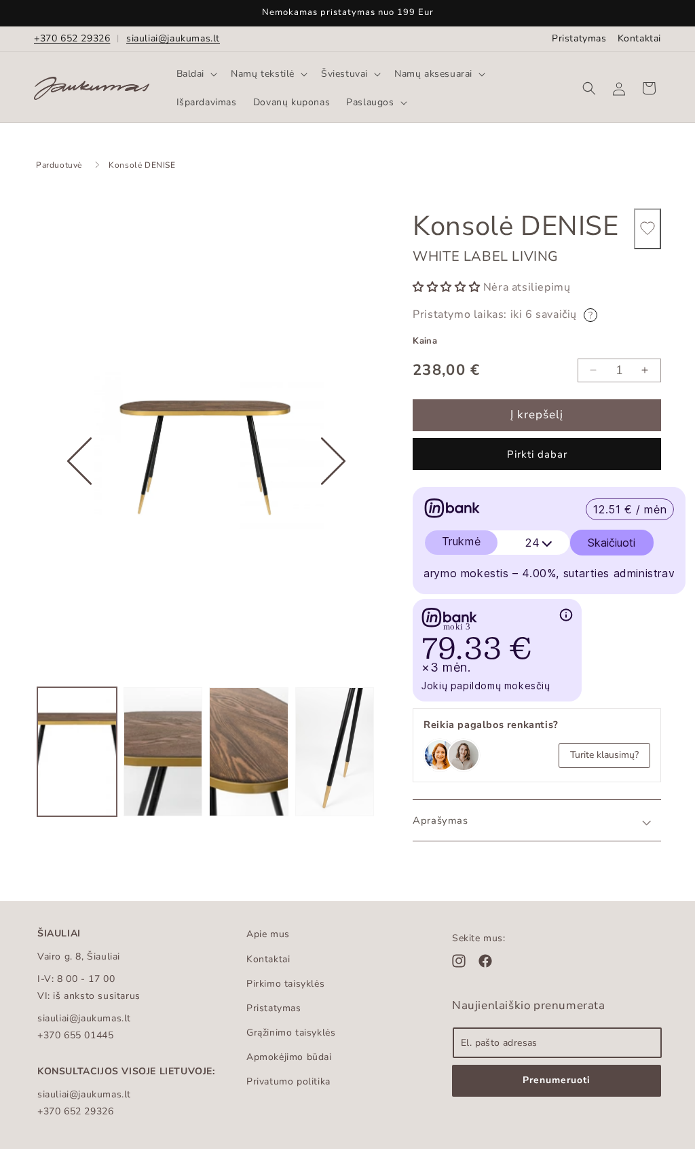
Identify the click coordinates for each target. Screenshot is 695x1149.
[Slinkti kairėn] (79, 503)
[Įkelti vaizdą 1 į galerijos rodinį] (77, 751)
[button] (195, 74)
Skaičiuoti (611, 542)
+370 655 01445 (75, 1035)
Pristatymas (579, 38)
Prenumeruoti (556, 1080)
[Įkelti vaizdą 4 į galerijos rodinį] (335, 751)
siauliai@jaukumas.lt (173, 38)
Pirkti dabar (537, 454)
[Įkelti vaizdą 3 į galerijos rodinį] (248, 751)
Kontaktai (639, 38)
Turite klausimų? (604, 754)
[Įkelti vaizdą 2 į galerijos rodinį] (163, 751)
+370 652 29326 (72, 38)
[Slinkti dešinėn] (333, 503)
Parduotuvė (59, 165)
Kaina (425, 341)
